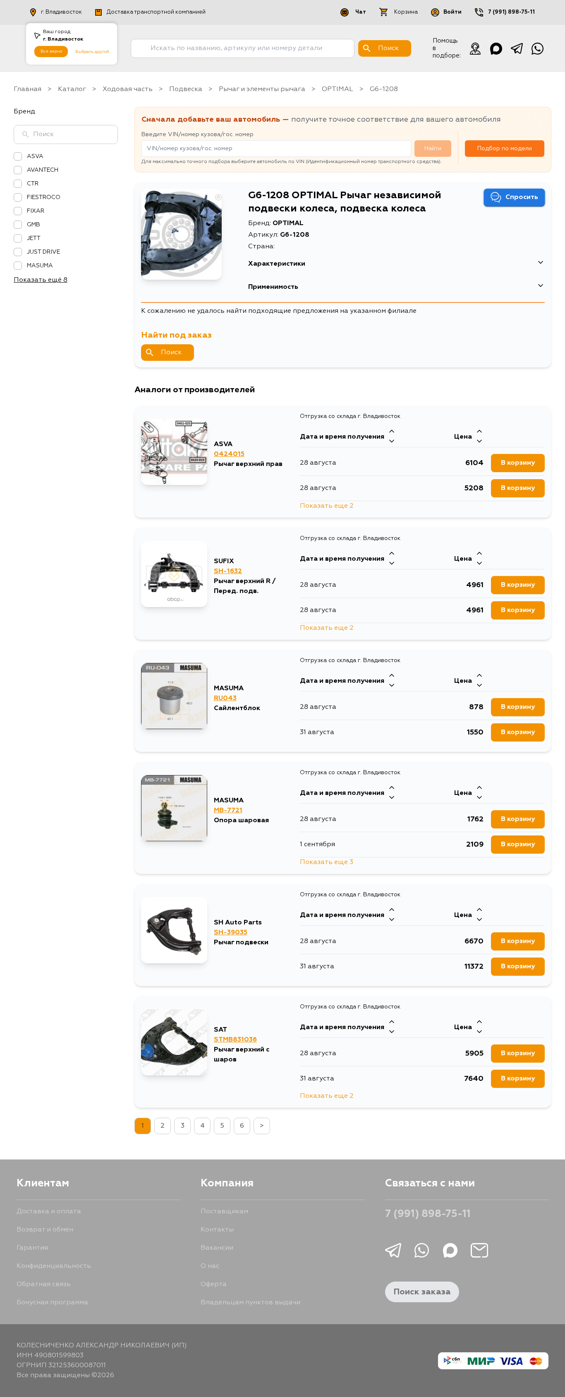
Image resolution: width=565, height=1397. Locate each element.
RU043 (225, 698)
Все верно (51, 51)
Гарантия (32, 1248)
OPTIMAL (337, 89)
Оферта (214, 1284)
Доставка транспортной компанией (156, 12)
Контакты (217, 1230)
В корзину (518, 463)
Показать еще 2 (327, 506)
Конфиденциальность (54, 1266)
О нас (210, 1266)
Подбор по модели (504, 148)
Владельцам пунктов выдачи (250, 1302)
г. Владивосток (61, 12)
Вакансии (217, 1248)
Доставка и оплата (49, 1211)
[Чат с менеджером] (475, 48)
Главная (27, 89)
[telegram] (516, 48)
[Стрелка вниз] (392, 442)
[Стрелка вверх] (392, 432)
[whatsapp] (537, 48)
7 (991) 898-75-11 (511, 12)
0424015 (229, 454)
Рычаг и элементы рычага (262, 89)
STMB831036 (235, 1040)
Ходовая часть (128, 89)
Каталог (72, 89)
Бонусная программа (52, 1302)
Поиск (171, 352)
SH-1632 (228, 571)
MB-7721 (228, 810)
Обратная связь (44, 1284)
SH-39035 (230, 932)
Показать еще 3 (326, 862)
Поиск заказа (422, 1292)
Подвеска (185, 89)
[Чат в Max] (496, 48)
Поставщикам (224, 1211)
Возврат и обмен (45, 1230)
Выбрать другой (92, 52)
